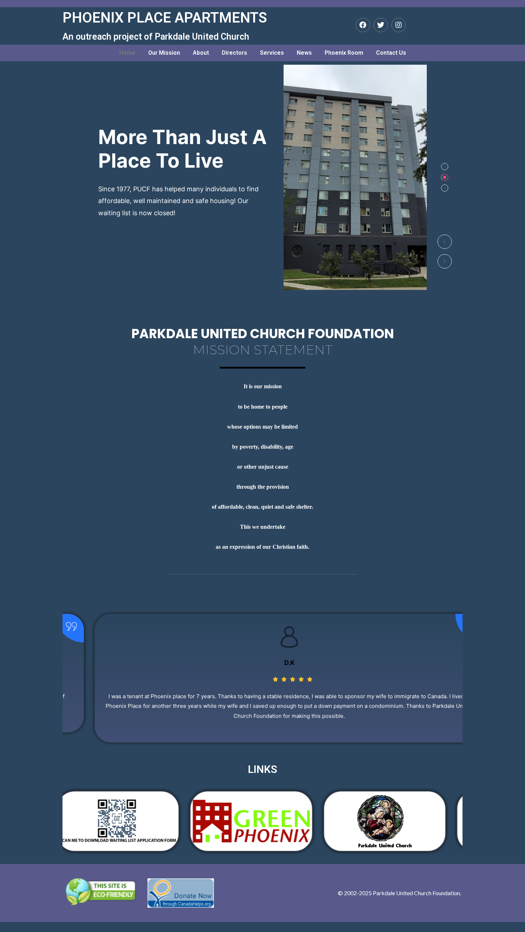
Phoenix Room (344, 52)
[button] (445, 242)
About (201, 52)
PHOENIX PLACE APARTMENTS (164, 17)
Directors (234, 52)
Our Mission (164, 52)
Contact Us (391, 52)
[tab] (444, 166)
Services (272, 52)
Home (127, 52)
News (304, 52)
